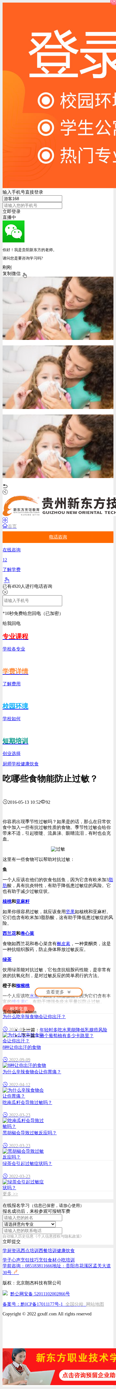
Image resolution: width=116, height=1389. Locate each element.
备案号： (12, 1304)
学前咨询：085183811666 (27, 1265)
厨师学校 (12, 763)
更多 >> (10, 1193)
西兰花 (9, 933)
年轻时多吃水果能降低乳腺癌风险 (73, 1029)
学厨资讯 (12, 1250)
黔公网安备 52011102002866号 (40, 1294)
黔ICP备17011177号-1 (42, 1304)
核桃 (7, 901)
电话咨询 (58, 537)
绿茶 (7, 959)
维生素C (20, 1001)
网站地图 (95, 1304)
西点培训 (30, 1250)
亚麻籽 (23, 901)
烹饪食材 (48, 1260)
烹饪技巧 (30, 1260)
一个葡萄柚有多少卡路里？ (67, 1035)
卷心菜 (27, 933)
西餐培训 (48, 1250)
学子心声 (12, 1260)
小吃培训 (66, 1260)
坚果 (70, 911)
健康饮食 (30, 763)
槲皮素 (63, 943)
